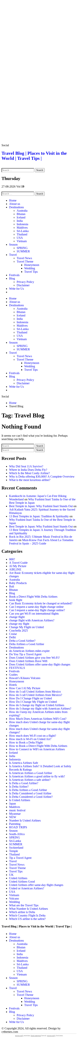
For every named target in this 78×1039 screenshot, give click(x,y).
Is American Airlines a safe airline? (30, 779)
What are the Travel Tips (23, 905)
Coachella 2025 (18, 630)
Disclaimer (23, 285)
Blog (12, 278)
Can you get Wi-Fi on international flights (34, 613)
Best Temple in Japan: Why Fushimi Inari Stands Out (41, 506)
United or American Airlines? (26, 888)
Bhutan (21, 214)
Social (5, 145)
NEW (12, 817)
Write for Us (16, 288)
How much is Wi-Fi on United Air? (30, 739)
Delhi (12, 637)
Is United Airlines (19, 800)
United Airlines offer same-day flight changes (36, 885)
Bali (11, 586)
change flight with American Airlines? (31, 620)
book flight (15, 600)
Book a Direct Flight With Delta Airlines (33, 596)
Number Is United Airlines (25, 820)
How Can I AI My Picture (24, 688)
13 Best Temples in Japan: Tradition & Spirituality (39, 516)
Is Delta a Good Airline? (23, 783)
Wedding (29, 268)
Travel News (24, 258)
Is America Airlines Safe (23, 762)
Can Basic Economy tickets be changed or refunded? (40, 603)
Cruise (13, 633)
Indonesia (22, 224)
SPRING (22, 248)
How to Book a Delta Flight (26, 742)
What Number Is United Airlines (28, 908)
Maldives (22, 227)
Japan (12, 803)
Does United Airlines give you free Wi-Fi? (34, 657)
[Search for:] (18, 170)
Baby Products (18, 583)
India (20, 220)
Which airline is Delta (22, 912)
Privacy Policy (25, 281)
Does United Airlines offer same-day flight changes (39, 664)
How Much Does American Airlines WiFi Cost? (37, 718)
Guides (13, 674)
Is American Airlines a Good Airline (30, 773)
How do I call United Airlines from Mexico (35, 691)
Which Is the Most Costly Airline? (29, 473)
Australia (22, 210)
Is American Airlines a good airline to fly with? (37, 776)
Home (12, 200)
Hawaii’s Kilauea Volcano (24, 678)
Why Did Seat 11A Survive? (26, 466)
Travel (13, 254)
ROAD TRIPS (18, 827)
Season (13, 244)
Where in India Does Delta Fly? (28, 469)
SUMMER (23, 251)
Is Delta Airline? (19, 786)
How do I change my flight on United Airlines (36, 705)
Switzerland (16, 847)
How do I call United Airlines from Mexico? (35, 695)
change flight (17, 617)
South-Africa (17, 834)
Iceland (21, 217)
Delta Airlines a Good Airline (26, 644)
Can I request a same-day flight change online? (37, 610)
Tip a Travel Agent (20, 857)
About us (14, 203)
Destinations (16, 207)
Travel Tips (31, 271)
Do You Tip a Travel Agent (25, 654)
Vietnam (22, 241)
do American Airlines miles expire (29, 650)
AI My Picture (17, 566)
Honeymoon (31, 264)
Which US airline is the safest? (27, 918)
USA (20, 237)
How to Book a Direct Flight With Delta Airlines (38, 745)
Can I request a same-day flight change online (36, 606)
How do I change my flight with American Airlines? (40, 708)
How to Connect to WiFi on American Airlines (37, 749)
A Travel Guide (18, 562)
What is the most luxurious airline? (29, 480)
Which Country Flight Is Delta (27, 915)
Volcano (14, 898)
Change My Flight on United (26, 627)
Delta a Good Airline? (22, 640)
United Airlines (18, 878)
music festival (17, 810)
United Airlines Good (22, 881)
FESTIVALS (17, 667)
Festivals (14, 275)
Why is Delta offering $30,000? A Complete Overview (42, 476)
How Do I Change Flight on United (30, 698)
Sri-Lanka (23, 231)
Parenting (14, 823)
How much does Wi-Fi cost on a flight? (32, 735)
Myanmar (15, 813)
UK (11, 874)
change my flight (19, 623)
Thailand (22, 234)
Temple (13, 851)
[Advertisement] (39, 40)
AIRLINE (15, 569)
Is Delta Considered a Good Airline (30, 793)
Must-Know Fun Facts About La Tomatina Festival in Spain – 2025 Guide (41, 541)
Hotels (13, 684)
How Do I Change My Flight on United (33, 701)
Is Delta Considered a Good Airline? (31, 796)
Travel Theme (25, 261)
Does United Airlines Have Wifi (28, 661)
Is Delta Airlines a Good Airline (28, 790)
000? (12, 559)
